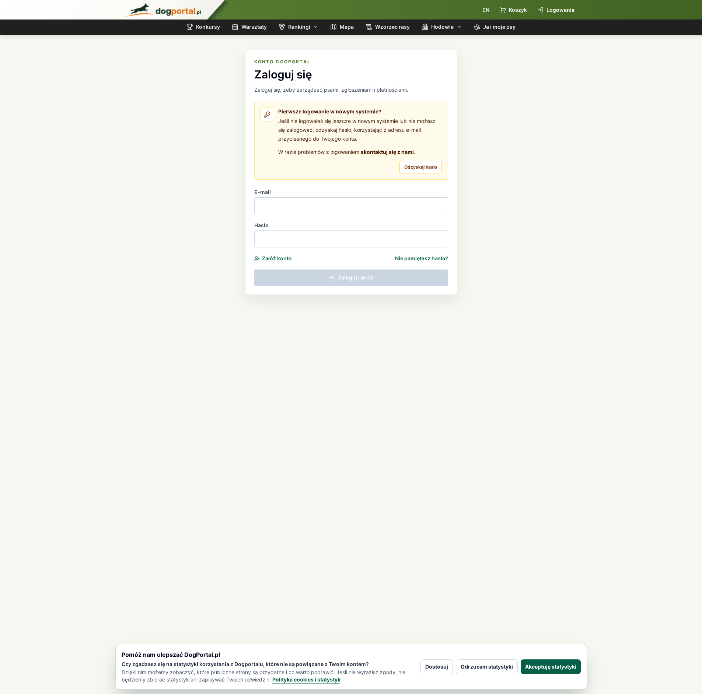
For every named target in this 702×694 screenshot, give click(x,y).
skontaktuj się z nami (387, 152)
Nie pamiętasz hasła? (421, 258)
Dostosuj (436, 666)
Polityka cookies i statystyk (306, 679)
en (485, 10)
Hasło (261, 225)
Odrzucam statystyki (487, 666)
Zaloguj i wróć (356, 277)
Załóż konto (277, 258)
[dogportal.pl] (163, 10)
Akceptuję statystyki (550, 666)
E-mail (262, 192)
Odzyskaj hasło (420, 167)
